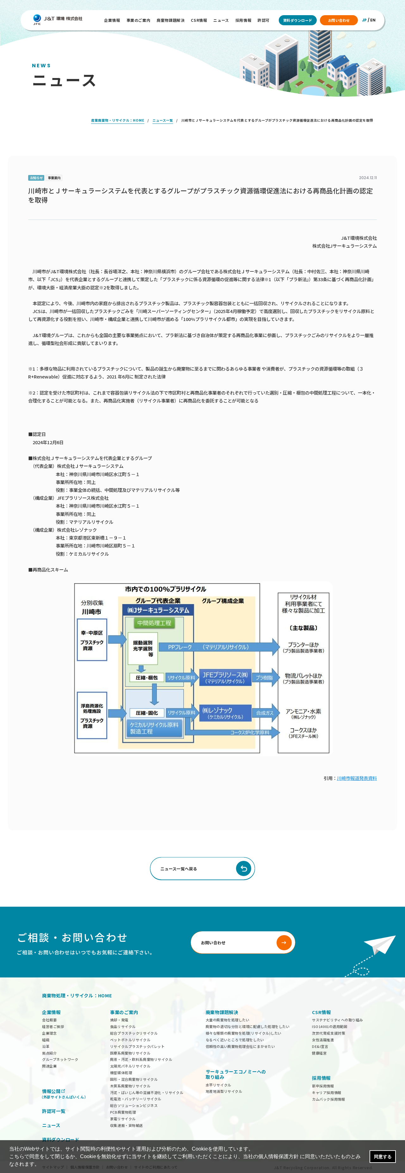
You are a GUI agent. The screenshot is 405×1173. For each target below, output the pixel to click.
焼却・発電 (119, 1019)
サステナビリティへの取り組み (337, 1019)
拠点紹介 (49, 1052)
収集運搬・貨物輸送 (126, 1125)
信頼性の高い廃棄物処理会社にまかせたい (240, 1046)
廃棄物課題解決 (170, 20)
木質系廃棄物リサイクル (130, 1085)
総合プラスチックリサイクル (134, 1033)
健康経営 (319, 1052)
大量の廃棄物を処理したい (228, 1019)
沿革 (45, 1046)
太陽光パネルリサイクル (130, 1065)
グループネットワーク (60, 1059)
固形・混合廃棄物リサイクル (134, 1079)
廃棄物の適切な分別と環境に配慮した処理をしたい (248, 1026)
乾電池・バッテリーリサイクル (135, 1098)
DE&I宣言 (320, 1046)
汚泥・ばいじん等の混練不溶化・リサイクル (146, 1092)
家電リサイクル (123, 1118)
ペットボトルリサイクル (130, 1039)
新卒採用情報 (323, 1085)
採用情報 (243, 20)
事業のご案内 (139, 20)
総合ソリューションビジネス (134, 1105)
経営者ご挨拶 (53, 1026)
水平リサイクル (218, 1084)
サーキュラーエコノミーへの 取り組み (236, 1074)
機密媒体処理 (121, 1072)
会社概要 (49, 1019)
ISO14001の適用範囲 (329, 1026)
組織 (45, 1039)
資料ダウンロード (297, 20)
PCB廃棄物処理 (123, 1112)
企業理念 (49, 1033)
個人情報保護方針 (278, 1156)
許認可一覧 (53, 1111)
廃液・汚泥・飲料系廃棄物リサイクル (141, 1059)
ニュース (221, 20)
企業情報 (112, 20)
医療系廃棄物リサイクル (130, 1052)
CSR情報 (199, 20)
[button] (42, 1165)
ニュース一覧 (163, 120)
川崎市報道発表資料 (357, 778)
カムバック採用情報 (328, 1099)
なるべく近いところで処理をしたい (235, 1039)
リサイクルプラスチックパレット (137, 1046)
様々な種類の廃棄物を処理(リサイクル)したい (244, 1033)
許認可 (264, 20)
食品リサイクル (123, 1026)
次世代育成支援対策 (328, 1033)
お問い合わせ (339, 20)
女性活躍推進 (323, 1039)
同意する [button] (383, 1156)
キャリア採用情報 (326, 1092)
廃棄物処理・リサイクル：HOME (77, 995)
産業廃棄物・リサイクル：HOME (118, 120)
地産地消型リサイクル (224, 1091)
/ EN (369, 20)
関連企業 (49, 1065)
